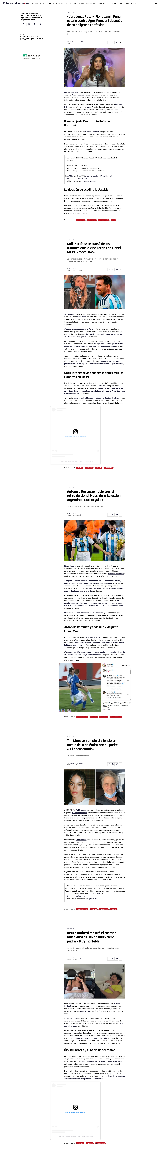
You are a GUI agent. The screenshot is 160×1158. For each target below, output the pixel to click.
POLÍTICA (53, 3)
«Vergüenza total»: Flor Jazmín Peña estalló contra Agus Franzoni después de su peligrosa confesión (31, 16)
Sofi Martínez (69, 314)
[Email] (40, 24)
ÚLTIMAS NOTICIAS (40, 3)
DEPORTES (90, 3)
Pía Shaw (99, 467)
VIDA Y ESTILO (126, 3)
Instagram (94, 717)
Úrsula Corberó (101, 1143)
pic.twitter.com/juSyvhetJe (75, 896)
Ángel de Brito (92, 220)
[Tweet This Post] (113, 270)
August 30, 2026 (92, 899)
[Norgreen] (32, 56)
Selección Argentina (116, 717)
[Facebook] (23, 24)
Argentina (94, 909)
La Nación (80, 467)
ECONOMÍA (62, 3)
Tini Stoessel (81, 810)
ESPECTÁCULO (103, 3)
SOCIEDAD (73, 3)
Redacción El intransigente (76, 41)
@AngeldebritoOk (106, 176)
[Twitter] (28, 24)
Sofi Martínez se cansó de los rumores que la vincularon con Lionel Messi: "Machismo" (31, 38)
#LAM (69, 176)
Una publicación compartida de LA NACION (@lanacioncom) (75, 461)
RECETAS (137, 3)
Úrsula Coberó (76, 1059)
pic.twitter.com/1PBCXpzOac (76, 178)
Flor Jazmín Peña (71, 92)
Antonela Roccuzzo (116, 574)
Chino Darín (85, 1011)
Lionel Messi (81, 317)
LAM (89, 107)
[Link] (117, 270)
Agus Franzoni (78, 95)
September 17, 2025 (89, 181)
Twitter (114, 909)
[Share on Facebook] (109, 270)
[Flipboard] (34, 24)
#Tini (98, 894)
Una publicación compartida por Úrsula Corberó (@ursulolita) (75, 1136)
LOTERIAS (115, 3)
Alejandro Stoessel (79, 813)
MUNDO (82, 3)
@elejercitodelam (92, 176)
